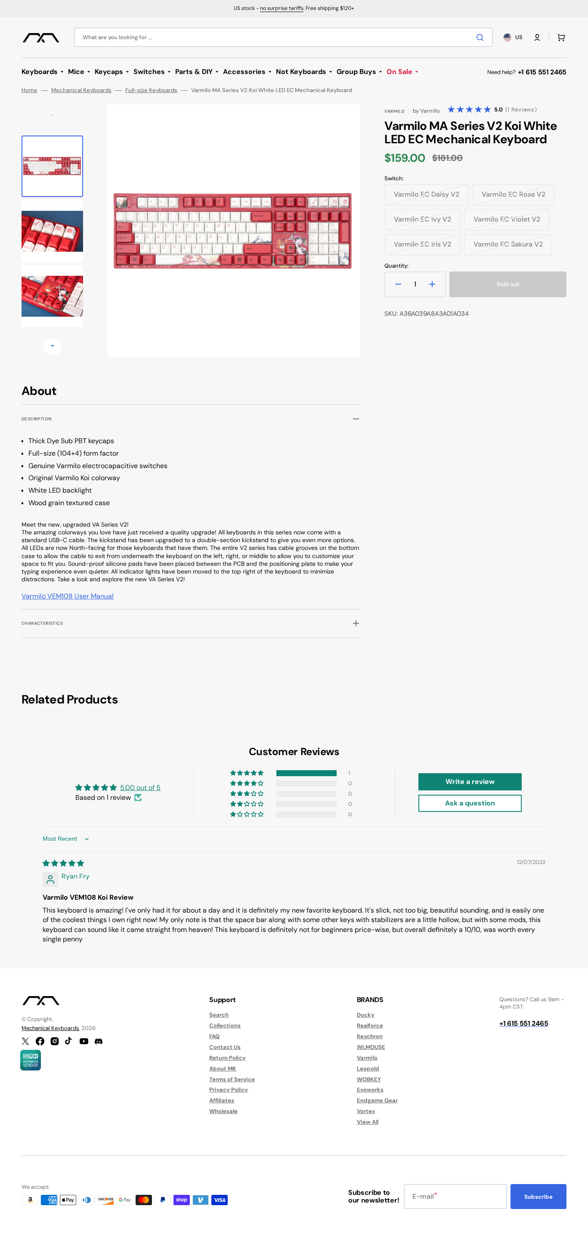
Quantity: (396, 265)
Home (29, 90)
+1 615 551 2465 (542, 72)
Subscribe (538, 1196)
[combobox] (283, 37)
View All (367, 1122)
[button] (537, 37)
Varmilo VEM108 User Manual (68, 596)
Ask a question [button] (470, 803)
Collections (225, 1025)
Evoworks (370, 1089)
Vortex (366, 1111)
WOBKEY (369, 1079)
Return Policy (227, 1057)
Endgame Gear (377, 1100)
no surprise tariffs (281, 8)
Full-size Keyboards (151, 90)
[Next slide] (52, 346)
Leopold (368, 1068)
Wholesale (223, 1111)
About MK (222, 1068)
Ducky (365, 1015)
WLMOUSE (371, 1047)
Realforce (370, 1025)
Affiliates (221, 1100)
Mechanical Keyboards (81, 90)
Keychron (370, 1036)
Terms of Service (232, 1079)
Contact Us (225, 1047)
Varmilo (367, 1057)
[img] (63, 863)
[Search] (481, 37)
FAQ (214, 1036)
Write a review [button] (470, 781)
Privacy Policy (228, 1089)
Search (219, 1015)
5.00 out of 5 (140, 787)
